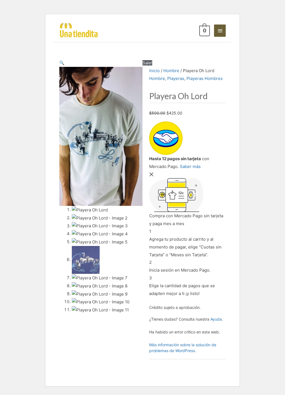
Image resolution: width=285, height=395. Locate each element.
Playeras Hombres (204, 78)
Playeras (175, 78)
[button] (62, 62)
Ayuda (216, 319)
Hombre (171, 70)
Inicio (154, 70)
